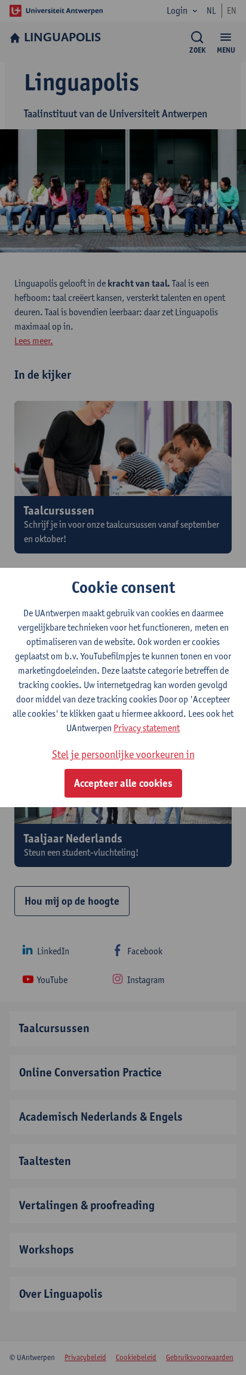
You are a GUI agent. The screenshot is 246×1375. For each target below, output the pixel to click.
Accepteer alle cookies (123, 783)
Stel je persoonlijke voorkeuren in (123, 754)
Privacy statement (146, 728)
